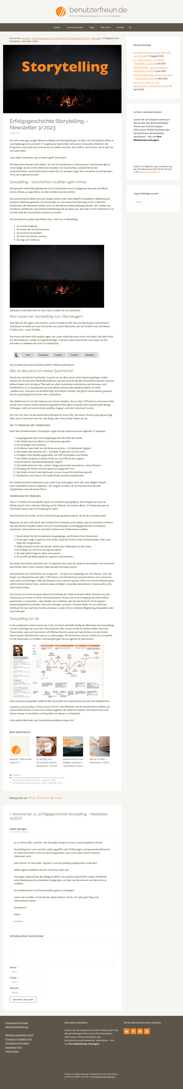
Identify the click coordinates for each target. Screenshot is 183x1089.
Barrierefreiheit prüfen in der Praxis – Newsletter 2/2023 (34, 780)
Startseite (26, 38)
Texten (62, 777)
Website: (14, 988)
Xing (33, 797)
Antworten (18, 921)
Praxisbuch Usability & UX (18, 1039)
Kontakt (120, 27)
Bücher (57, 27)
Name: (14, 967)
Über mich (105, 27)
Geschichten (36, 777)
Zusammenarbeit (75, 27)
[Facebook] (133, 1031)
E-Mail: (14, 977)
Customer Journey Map (22, 777)
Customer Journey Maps (22, 706)
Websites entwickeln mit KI (19, 1035)
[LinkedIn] (126, 1031)
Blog (92, 27)
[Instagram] (147, 1031)
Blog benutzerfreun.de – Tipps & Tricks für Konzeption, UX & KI (61, 38)
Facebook (44, 797)
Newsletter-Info (13, 1047)
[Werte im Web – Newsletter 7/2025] (102, 746)
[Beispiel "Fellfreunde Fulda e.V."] (22, 746)
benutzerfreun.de (98, 9)
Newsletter (96, 38)
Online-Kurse (12, 1051)
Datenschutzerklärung (149, 171)
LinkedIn (57, 797)
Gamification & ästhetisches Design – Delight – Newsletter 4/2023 (38, 783)
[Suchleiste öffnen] (129, 27)
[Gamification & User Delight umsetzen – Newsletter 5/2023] (75, 746)
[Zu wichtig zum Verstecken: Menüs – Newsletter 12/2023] (49, 746)
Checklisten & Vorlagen (17, 1043)
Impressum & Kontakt (16, 1022)
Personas (45, 706)
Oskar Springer (18, 828)
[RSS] (140, 1031)
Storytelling (54, 777)
